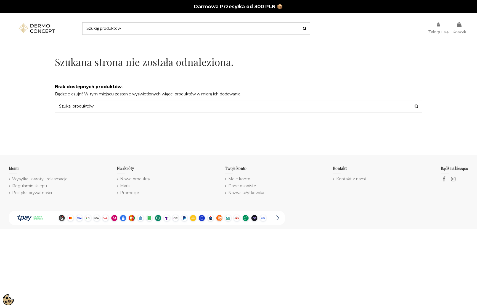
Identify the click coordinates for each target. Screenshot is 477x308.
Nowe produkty (135, 178)
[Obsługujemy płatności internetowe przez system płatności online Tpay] (147, 217)
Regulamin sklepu (29, 185)
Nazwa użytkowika (246, 192)
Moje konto (239, 178)
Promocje (129, 192)
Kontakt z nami (351, 178)
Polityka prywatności (32, 192)
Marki (125, 185)
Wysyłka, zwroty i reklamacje (40, 178)
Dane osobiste (242, 185)
